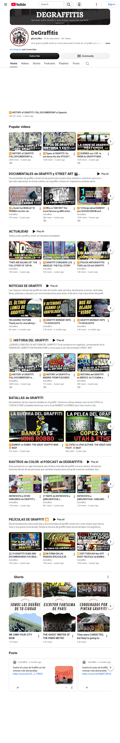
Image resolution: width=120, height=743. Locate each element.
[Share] (56, 687)
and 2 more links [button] (29, 49)
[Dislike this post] (22, 687)
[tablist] (60, 63)
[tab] (13, 63)
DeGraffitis (13, 214)
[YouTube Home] (18, 4)
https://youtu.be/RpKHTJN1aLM (97, 674)
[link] (43, 675)
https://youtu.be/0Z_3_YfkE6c (28, 674)
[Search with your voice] (79, 4)
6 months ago (35, 662)
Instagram (16, 49)
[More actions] (40, 154)
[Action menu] (72, 687)
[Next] (110, 141)
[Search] (69, 4)
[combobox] (52, 4)
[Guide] (6, 4)
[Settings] (96, 4)
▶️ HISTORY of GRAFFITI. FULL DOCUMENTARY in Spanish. (38, 112)
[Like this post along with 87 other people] (83, 687)
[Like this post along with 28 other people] (14, 687)
